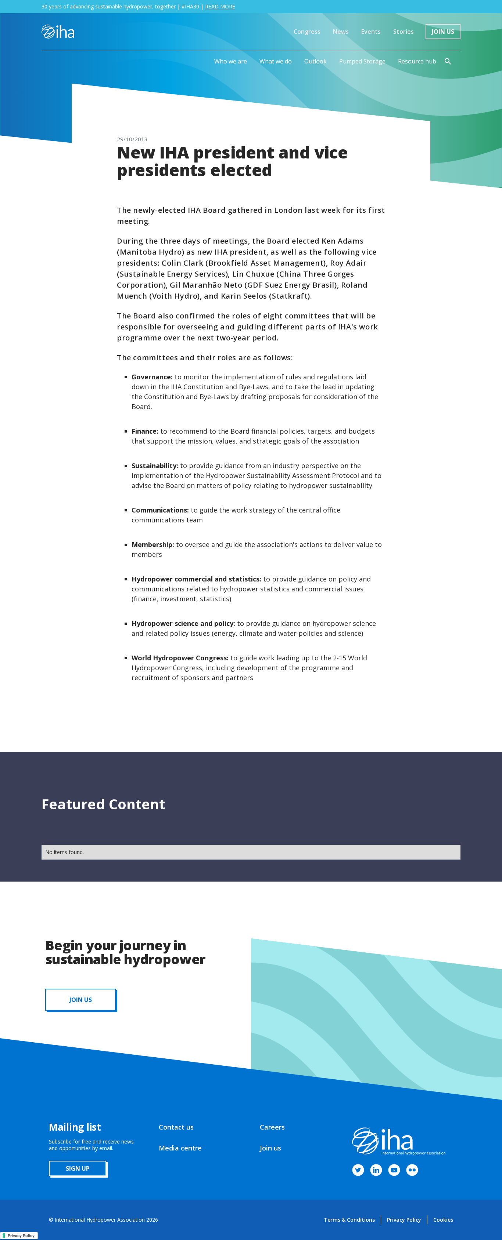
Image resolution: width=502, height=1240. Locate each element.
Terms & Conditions (349, 1219)
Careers (272, 1127)
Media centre (180, 1148)
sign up (78, 1168)
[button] (230, 61)
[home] (58, 32)
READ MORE (220, 6)
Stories (403, 32)
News (341, 32)
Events (371, 32)
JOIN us (80, 1000)
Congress (307, 32)
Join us (270, 1148)
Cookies (443, 1219)
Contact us (176, 1127)
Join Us (443, 32)
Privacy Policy (404, 1219)
